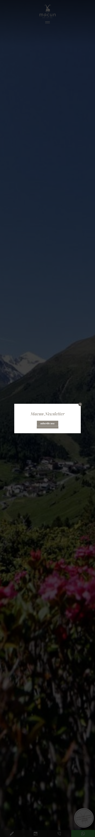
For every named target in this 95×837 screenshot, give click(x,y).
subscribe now (47, 423)
